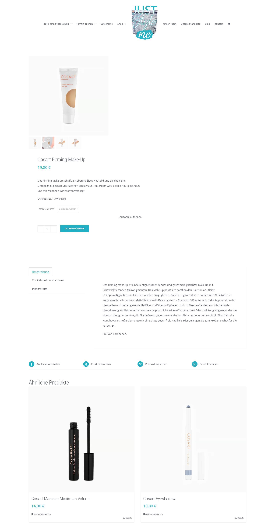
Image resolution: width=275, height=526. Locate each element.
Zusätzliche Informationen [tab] (48, 280)
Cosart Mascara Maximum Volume (61, 498)
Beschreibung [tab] (40, 272)
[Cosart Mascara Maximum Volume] (81, 439)
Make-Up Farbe (46, 209)
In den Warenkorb (74, 228)
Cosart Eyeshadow (159, 498)
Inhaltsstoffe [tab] (39, 289)
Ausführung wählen (42, 514)
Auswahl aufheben (131, 217)
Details (129, 517)
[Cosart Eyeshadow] (193, 439)
